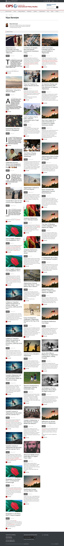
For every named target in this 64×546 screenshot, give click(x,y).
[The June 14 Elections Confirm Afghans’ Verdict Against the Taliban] (50, 216)
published (18, 219)
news (27, 198)
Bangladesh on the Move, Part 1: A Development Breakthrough (13, 480)
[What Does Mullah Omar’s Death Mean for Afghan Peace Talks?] (32, 447)
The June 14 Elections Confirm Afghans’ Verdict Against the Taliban (49, 225)
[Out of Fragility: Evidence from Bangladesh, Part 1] (14, 231)
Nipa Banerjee (14, 24)
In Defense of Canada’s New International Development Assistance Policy (31, 50)
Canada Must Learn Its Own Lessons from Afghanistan (14, 201)
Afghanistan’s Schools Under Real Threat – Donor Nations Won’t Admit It (32, 284)
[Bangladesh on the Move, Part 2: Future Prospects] (14, 506)
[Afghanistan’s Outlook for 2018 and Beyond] (32, 180)
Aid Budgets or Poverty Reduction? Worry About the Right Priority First (49, 389)
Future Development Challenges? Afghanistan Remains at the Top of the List (31, 320)
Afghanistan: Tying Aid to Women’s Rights (13, 90)
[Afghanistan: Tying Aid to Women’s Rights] (14, 82)
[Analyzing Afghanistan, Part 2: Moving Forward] (32, 210)
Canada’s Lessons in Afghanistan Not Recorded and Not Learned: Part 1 (14, 413)
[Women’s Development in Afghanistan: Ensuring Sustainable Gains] (32, 378)
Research (35, 11)
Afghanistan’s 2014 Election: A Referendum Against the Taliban (49, 291)
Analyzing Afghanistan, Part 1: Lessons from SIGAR (30, 251)
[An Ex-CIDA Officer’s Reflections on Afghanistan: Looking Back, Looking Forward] (50, 345)
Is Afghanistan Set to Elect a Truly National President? (50, 258)
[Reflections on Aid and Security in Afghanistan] (50, 414)
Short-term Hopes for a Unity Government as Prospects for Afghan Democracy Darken (49, 122)
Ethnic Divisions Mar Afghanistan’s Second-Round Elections (48, 191)
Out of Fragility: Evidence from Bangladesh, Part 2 (13, 270)
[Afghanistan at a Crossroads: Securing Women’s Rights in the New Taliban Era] (14, 40)
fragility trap (16, 250)
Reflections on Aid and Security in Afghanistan (49, 422)
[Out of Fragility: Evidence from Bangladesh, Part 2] (14, 261)
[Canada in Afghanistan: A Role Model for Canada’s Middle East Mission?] (32, 412)
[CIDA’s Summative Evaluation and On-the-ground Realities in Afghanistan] (50, 40)
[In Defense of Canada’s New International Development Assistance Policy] (32, 40)
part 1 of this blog (13, 279)
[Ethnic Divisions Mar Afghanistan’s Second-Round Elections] (50, 182)
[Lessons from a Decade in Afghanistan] (32, 346)
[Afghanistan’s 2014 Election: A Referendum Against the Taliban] (50, 282)
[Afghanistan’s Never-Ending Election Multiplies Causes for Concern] (50, 149)
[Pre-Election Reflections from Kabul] (50, 314)
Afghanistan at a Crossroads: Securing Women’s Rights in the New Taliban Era (14, 50)
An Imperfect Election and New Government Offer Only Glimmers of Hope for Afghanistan (50, 86)
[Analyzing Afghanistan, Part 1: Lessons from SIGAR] (32, 242)
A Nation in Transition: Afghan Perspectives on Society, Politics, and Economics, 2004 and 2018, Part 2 (14, 342)
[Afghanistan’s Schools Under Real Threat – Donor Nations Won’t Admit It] (32, 275)
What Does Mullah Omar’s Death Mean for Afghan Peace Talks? (31, 456)
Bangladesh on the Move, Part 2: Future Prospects (13, 514)
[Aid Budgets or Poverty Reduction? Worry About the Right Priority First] (50, 380)
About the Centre (8, 11)
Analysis (7, 55)
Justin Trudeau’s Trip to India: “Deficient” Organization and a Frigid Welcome (31, 119)
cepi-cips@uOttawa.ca (11, 541)
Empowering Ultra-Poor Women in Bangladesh (13, 129)
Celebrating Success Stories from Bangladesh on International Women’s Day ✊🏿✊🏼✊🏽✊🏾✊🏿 (13, 165)
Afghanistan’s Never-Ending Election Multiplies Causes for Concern (50, 158)
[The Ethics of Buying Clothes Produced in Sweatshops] (32, 145)
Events (15, 11)
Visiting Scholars (42, 11)
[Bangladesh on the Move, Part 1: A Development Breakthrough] (14, 471)
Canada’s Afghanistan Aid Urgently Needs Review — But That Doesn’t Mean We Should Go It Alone (14, 377)
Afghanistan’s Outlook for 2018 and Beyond (31, 188)
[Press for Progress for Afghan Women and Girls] (32, 76)
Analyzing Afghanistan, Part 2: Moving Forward (31, 219)
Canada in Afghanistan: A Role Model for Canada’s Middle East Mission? (31, 421)
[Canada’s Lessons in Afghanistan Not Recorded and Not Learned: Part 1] (14, 404)
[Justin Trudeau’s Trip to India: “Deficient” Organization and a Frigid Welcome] (32, 109)
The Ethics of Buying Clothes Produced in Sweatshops (30, 154)
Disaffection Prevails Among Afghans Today (30, 490)
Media (52, 11)
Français (57, 11)
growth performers (11, 524)
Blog (48, 11)
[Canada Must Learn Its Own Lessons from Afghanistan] (14, 193)
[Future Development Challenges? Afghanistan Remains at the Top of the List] (32, 310)
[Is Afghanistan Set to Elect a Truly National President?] (50, 250)
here (15, 520)
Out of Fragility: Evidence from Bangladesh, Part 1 (13, 239)
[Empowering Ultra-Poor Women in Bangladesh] (14, 121)
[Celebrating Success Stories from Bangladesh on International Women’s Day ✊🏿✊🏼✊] (14, 155)
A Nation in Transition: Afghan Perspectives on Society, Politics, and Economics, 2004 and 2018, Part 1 (14, 305)
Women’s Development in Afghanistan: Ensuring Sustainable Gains (31, 387)
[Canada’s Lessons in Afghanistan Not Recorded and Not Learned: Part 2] (14, 438)
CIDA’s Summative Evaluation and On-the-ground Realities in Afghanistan (48, 50)
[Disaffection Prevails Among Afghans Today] (32, 482)
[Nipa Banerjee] (7, 25)
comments (43, 429)
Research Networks (21, 11)
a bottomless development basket (15, 488)
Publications (29, 11)
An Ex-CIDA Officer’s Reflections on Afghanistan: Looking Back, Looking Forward (50, 355)
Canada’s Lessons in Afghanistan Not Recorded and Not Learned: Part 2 (14, 447)
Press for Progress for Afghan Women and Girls (31, 84)
